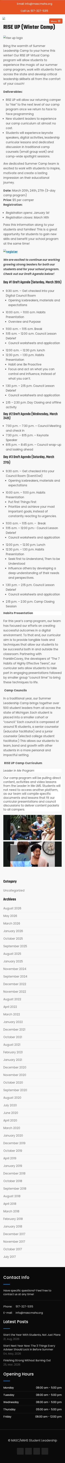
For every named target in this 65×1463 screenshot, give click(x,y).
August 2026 (12, 908)
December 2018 (14, 1173)
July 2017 (9, 1257)
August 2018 (11, 1196)
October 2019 (12, 1151)
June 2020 (10, 1113)
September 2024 (15, 976)
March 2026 (11, 923)
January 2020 (13, 1136)
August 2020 (12, 1098)
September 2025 (15, 946)
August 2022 (12, 999)
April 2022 (10, 1007)
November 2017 (14, 1242)
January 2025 (13, 961)
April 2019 (9, 1158)
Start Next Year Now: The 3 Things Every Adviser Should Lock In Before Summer (29, 1347)
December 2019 (14, 1143)
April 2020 (10, 1120)
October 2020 (13, 1083)
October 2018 (12, 1181)
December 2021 (14, 1030)
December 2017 (14, 1234)
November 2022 (14, 992)
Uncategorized (13, 890)
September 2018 (14, 1189)
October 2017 (12, 1249)
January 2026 (13, 931)
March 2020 (11, 1128)
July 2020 (10, 1105)
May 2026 (10, 916)
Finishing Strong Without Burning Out (27, 1360)
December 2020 (14, 1067)
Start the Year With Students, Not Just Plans (31, 1335)
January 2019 (12, 1166)
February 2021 (13, 1052)
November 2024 (14, 969)
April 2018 (9, 1204)
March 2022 (11, 1014)
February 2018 (13, 1219)
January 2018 (12, 1226)
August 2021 (11, 1045)
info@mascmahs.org (29, 1313)
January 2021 (12, 1060)
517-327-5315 (24, 1306)
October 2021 (12, 1037)
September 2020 (15, 1090)
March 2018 (11, 1211)
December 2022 (14, 984)
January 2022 (13, 1022)
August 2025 (12, 954)
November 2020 (14, 1075)
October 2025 (13, 939)
